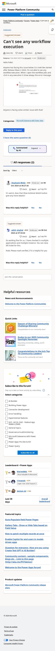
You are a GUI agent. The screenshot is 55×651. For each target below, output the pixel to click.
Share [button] (30, 53)
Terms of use (9, 631)
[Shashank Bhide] (8, 183)
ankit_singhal (17, 230)
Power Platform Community (24, 9)
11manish (21, 480)
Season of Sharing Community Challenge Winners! (33, 325)
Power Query (14, 446)
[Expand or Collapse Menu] (3, 9)
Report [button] (39, 53)
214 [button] (29, 480)
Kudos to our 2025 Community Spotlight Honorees (33, 338)
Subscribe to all (27, 452)
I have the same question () (17, 137)
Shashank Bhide (18, 183)
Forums (27, 21)
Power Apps (35, 21)
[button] (52, 9)
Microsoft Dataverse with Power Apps (29, 120)
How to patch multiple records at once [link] (24, 533)
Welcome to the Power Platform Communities (25, 304)
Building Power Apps (18, 405)
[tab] (22, 163)
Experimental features (18, 418)
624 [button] (26, 230)
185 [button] (30, 491)
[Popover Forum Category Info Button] (43, 390)
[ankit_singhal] (8, 230)
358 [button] (30, 471)
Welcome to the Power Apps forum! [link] (23, 567)
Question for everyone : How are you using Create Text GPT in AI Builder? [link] (27, 549)
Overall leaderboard (44, 500)
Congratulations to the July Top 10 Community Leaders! (34, 352)
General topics (15, 428)
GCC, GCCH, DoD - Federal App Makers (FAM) (22, 423)
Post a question (27, 14)
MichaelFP (28, 58)
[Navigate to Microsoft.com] (9, 3)
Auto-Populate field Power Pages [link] (21, 519)
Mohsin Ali (21, 491)
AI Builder (13, 401)
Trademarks (8, 635)
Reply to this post (14, 130)
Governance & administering (21, 432)
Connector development (19, 410)
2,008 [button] (34, 58)
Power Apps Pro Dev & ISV (20, 442)
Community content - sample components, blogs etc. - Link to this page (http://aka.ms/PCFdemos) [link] (27, 559)
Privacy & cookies (10, 627)
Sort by (6, 170)
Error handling (15, 414)
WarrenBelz (22, 471)
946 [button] (28, 183)
